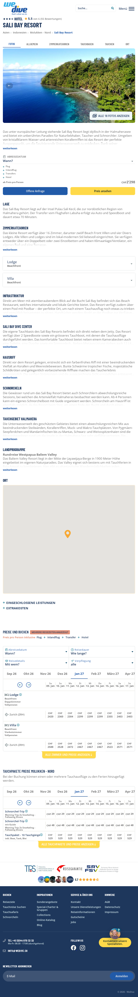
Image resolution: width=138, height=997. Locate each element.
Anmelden (122, 976)
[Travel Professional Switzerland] (39, 869)
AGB (107, 902)
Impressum (111, 912)
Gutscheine (78, 917)
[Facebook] (74, 949)
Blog (39, 925)
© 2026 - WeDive (126, 992)
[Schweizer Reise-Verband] (101, 869)
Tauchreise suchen (14, 907)
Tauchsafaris (10, 912)
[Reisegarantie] (69, 869)
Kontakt (76, 902)
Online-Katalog (46, 920)
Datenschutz (112, 907)
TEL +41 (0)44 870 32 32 (21, 940)
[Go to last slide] (9, 86)
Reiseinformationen (83, 912)
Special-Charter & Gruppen (47, 908)
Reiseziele (9, 902)
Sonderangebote (47, 902)
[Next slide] (128, 86)
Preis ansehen (102, 191)
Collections (43, 915)
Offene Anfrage (35, 191)
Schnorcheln (10, 917)
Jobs (73, 922)
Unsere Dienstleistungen (86, 907)
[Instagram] (82, 949)
